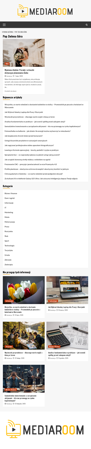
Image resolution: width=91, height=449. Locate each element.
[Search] (86, 25)
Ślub (7, 64)
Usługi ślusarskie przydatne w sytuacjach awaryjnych (26, 141)
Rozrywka (9, 231)
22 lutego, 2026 (19, 358)
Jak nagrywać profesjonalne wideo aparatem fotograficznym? (29, 145)
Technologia (9, 245)
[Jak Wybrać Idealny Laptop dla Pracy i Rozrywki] (67, 290)
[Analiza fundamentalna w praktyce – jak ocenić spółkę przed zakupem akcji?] (67, 336)
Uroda (7, 255)
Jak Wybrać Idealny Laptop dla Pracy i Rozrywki (24, 112)
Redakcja (9, 76)
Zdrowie (8, 260)
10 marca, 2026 (63, 310)
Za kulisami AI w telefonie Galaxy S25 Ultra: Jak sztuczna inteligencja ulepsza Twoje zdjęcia (41, 178)
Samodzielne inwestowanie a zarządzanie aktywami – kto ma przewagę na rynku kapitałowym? (43, 126)
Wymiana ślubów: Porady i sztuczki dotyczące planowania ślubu (19, 71)
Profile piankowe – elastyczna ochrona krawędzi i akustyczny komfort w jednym (37, 169)
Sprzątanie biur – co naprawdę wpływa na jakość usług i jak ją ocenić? (32, 155)
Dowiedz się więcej (10, 91)
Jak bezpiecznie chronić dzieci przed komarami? (24, 136)
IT (5, 208)
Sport (7, 241)
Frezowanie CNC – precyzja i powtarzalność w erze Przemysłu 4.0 (31, 164)
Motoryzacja (10, 222)
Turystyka (9, 250)
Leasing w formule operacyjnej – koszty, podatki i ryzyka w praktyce (32, 150)
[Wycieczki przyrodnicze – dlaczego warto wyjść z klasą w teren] (24, 336)
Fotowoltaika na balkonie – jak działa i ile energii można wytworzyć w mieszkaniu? (38, 131)
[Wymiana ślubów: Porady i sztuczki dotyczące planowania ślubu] (24, 53)
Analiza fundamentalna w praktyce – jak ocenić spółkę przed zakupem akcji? (35, 122)
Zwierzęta (9, 264)
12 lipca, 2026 (19, 315)
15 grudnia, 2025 (63, 358)
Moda (7, 217)
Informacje (9, 203)
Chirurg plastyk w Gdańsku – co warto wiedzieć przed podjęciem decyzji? (34, 174)
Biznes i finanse (11, 193)
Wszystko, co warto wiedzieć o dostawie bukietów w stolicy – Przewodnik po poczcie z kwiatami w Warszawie (44, 105)
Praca (7, 227)
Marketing (9, 212)
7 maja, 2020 (19, 76)
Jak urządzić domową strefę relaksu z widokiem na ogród (27, 159)
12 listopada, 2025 (20, 404)
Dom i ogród (10, 198)
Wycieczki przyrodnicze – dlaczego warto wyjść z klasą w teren (30, 117)
